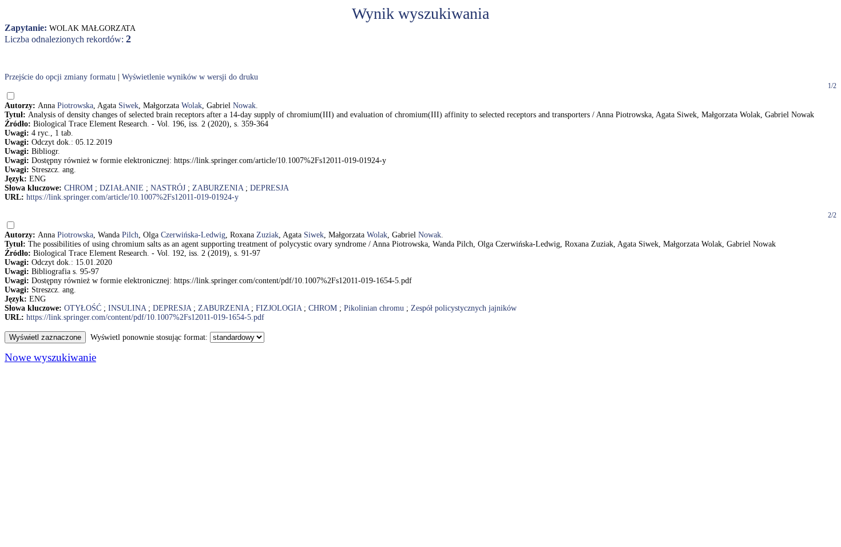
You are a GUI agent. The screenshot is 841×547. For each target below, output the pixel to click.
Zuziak (267, 235)
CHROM (78, 188)
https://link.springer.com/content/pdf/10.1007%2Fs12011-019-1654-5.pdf (145, 317)
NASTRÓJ (167, 188)
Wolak (191, 105)
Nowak (244, 105)
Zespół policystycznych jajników (464, 308)
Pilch (130, 235)
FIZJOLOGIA (279, 308)
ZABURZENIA (217, 188)
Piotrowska (75, 105)
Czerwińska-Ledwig (193, 235)
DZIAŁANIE (122, 188)
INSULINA (127, 308)
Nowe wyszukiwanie (50, 357)
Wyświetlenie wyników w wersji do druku (190, 77)
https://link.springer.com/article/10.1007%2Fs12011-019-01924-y (132, 197)
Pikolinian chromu (374, 308)
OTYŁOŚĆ (82, 308)
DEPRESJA (269, 188)
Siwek (128, 105)
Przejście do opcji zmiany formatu (60, 77)
